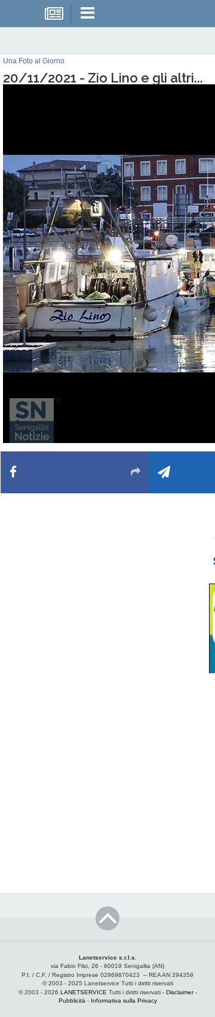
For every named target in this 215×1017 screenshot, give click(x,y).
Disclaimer (180, 992)
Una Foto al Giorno (33, 61)
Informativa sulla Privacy (124, 1000)
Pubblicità (72, 1000)
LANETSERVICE (83, 992)
